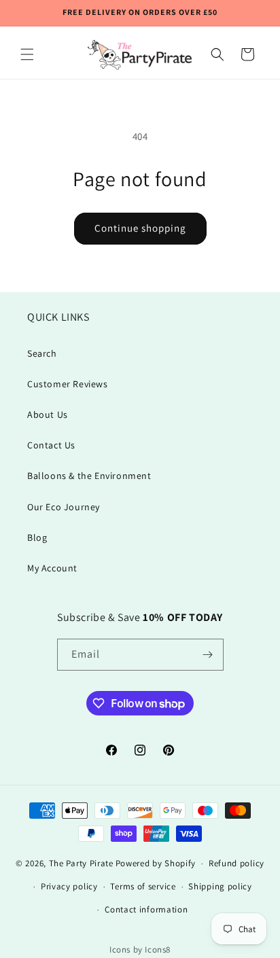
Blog (37, 537)
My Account (52, 568)
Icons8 (158, 949)
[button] (27, 54)
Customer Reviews (67, 384)
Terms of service (142, 886)
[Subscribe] (208, 655)
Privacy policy (69, 886)
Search (42, 353)
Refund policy (236, 863)
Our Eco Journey (63, 507)
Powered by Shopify (156, 863)
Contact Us (51, 445)
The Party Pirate (81, 863)
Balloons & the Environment (89, 475)
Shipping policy (220, 886)
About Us (47, 414)
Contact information (146, 909)
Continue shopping (140, 227)
